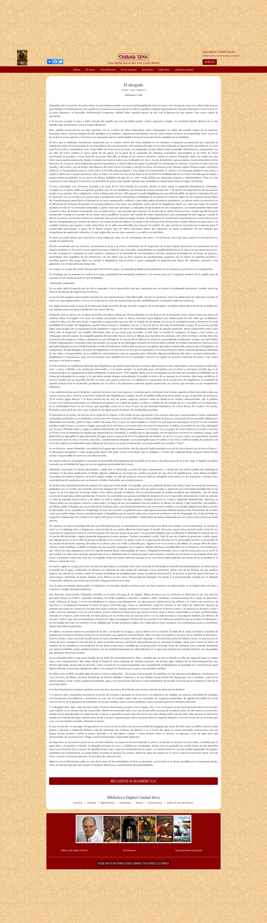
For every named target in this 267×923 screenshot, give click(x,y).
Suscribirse (117, 485)
